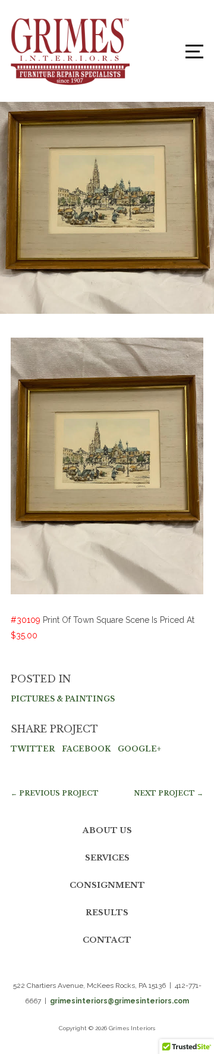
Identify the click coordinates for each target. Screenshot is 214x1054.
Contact (107, 940)
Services (107, 858)
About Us (107, 830)
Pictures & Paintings (63, 698)
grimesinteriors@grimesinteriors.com (119, 1001)
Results (107, 913)
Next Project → (168, 793)
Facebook (86, 748)
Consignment (107, 885)
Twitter (33, 748)
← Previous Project (55, 793)
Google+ (139, 748)
